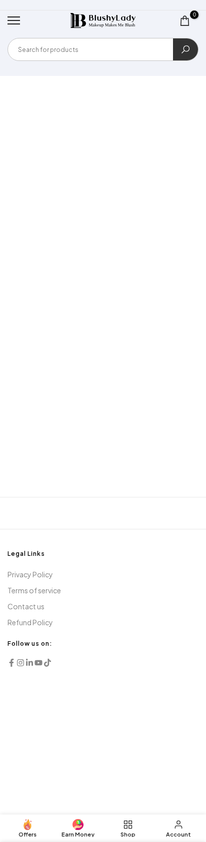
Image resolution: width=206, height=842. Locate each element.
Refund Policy (30, 622)
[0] (184, 20)
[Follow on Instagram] (20, 663)
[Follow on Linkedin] (30, 663)
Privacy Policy (30, 574)
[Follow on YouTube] (38, 663)
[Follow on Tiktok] (48, 663)
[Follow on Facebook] (12, 663)
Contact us (26, 606)
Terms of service (34, 590)
